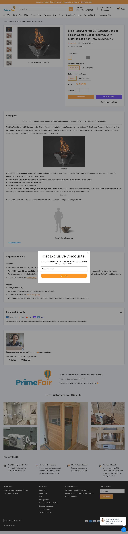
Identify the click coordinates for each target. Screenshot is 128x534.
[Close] (88, 253)
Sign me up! (64, 276)
